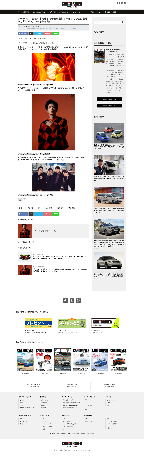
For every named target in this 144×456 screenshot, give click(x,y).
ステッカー (23, 419)
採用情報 (83, 433)
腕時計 (21, 424)
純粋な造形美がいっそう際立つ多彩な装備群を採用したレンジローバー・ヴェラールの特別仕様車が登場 (109, 275)
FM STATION (23, 421)
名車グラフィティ (68, 421)
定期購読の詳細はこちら (109, 105)
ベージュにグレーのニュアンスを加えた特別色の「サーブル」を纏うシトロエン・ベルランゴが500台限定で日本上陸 (109, 210)
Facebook (23, 33)
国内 (86, 409)
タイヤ (43, 419)
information (88, 416)
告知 (108, 405)
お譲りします (88, 421)
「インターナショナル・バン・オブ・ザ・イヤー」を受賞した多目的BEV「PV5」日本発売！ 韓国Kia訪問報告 (109, 178)
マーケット (23, 405)
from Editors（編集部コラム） (71, 407)
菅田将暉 (71, 208)
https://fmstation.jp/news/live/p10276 (34, 154)
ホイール (43, 421)
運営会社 (76, 433)
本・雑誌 (107, 12)
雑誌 (108, 419)
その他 (43, 429)
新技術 (21, 402)
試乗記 (43, 405)
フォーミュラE (90, 405)
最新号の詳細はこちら (109, 99)
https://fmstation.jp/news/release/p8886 (35, 195)
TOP (19, 12)
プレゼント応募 (112, 424)
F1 (87, 402)
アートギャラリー (68, 426)
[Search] (123, 22)
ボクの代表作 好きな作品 (69, 424)
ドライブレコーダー (46, 426)
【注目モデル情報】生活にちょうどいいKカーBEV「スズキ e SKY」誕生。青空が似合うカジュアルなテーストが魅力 (109, 146)
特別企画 (43, 407)
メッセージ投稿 (112, 421)
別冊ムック (110, 428)
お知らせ (87, 419)
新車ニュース (44, 400)
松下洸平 (60, 208)
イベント (99, 12)
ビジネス (22, 400)
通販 (114, 12)
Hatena (39, 33)
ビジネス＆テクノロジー (40, 12)
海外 (86, 400)
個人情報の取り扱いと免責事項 (58, 433)
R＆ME (30, 208)
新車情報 (26, 12)
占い (64, 419)
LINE (56, 33)
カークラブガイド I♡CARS (70, 429)
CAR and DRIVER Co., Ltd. (70, 450)
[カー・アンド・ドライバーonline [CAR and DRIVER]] (72, 4)
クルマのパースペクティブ (27, 407)
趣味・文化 (65, 416)
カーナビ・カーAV (46, 424)
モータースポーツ (78, 12)
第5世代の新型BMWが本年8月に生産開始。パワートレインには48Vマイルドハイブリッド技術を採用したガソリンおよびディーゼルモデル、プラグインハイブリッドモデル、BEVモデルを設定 (109, 243)
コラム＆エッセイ (64, 12)
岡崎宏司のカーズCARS (69, 400)
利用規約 (70, 433)
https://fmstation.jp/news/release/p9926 (35, 84)
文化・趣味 (53, 12)
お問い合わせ (90, 433)
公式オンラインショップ (26, 416)
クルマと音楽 (35, 39)
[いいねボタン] (20, 199)
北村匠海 (49, 208)
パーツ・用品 (90, 12)
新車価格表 (44, 402)
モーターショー (111, 400)
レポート (109, 402)
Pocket (48, 33)
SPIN (39, 208)
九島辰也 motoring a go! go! (70, 405)
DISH (21, 208)
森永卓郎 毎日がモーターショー (71, 402)
